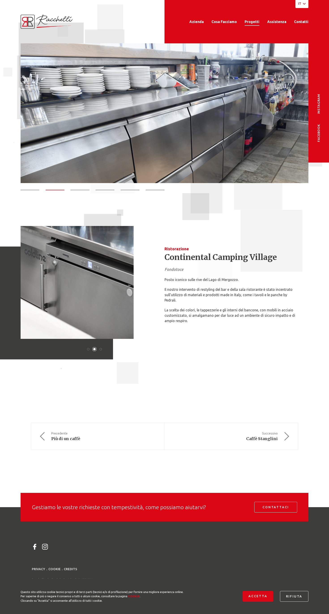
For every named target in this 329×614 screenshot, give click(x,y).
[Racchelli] (47, 22)
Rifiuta (294, 596)
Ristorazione (176, 249)
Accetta (257, 596)
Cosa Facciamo (224, 22)
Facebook (318, 133)
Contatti (301, 22)
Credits (70, 569)
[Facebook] (35, 547)
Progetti (252, 22)
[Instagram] (45, 547)
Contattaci (276, 507)
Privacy (38, 569)
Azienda (196, 22)
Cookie (54, 569)
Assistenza (276, 22)
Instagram (318, 104)
